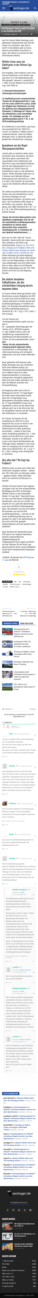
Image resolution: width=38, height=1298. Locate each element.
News (21, 25)
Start (2, 13)
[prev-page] (3, 694)
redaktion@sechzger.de (19, 1204)
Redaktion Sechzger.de (25, 970)
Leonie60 (21, 892)
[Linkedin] (25, 599)
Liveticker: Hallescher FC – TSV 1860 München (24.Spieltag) (28, 613)
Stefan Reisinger (26, 584)
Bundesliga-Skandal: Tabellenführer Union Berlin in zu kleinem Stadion (23, 1245)
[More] (35, 599)
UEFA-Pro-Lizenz (14, 587)
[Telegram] (30, 599)
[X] (16, 599)
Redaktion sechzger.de (10, 34)
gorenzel (5, 584)
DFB (20, 581)
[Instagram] (13, 1210)
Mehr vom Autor (26, 623)
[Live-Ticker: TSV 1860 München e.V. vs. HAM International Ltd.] (7, 1236)
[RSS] (25, 1210)
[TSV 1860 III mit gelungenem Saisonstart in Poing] (7, 687)
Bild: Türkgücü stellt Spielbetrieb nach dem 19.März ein (24, 1225)
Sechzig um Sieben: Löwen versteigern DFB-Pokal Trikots (24, 654)
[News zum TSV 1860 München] (19, 8)
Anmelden (32, 709)
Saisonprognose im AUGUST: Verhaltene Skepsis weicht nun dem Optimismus (19, 1109)
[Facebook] (11, 599)
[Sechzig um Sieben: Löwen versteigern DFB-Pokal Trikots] (7, 654)
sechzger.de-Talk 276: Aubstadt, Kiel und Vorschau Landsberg (22, 644)
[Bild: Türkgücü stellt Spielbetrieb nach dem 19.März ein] (7, 1226)
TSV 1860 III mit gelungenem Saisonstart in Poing (24, 686)
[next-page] (6, 694)
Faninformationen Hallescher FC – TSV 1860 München (9, 613)
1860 (15, 581)
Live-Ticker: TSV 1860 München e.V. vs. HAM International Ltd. (24, 1235)
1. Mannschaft (10, 13)
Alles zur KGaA (14, 25)
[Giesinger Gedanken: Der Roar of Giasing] (7, 664)
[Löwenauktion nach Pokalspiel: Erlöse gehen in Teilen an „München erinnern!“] (7, 674)
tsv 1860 (5, 587)
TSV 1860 (27, 25)
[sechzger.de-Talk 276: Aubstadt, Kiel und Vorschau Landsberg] (7, 644)
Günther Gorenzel (15, 584)
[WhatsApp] (20, 599)
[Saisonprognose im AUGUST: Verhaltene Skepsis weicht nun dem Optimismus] (7, 631)
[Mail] (19, 1210)
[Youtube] (30, 1210)
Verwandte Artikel (10, 623)
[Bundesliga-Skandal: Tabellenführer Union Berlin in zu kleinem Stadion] (7, 1246)
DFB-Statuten (27, 581)
